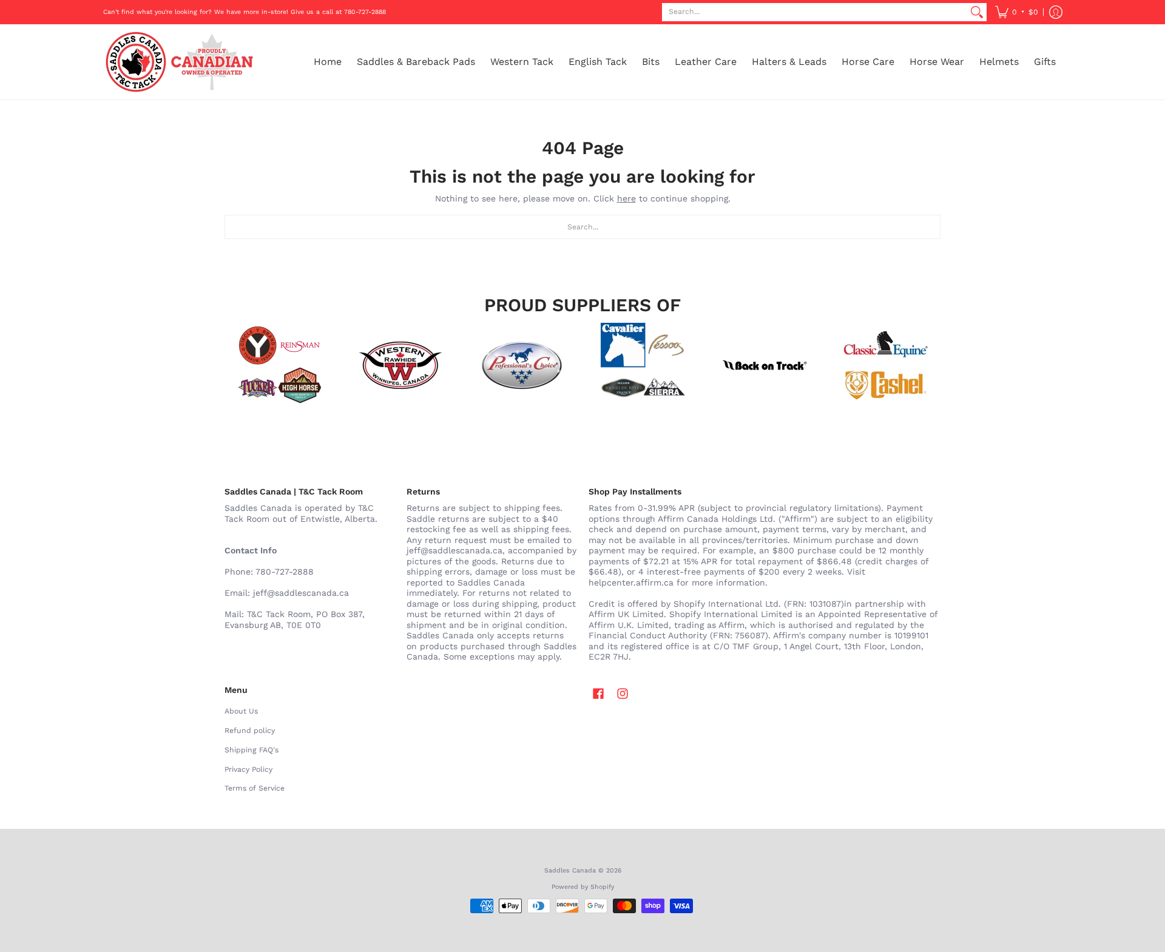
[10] (400, 365)
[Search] (977, 12)
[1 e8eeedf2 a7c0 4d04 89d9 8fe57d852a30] (521, 365)
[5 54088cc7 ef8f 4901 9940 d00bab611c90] (764, 365)
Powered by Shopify (583, 887)
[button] (1017, 12)
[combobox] (814, 12)
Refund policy (250, 730)
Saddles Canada (570, 870)
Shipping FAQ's (252, 750)
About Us (241, 711)
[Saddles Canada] (179, 62)
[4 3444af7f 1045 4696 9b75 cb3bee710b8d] (643, 365)
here (626, 198)
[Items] (885, 365)
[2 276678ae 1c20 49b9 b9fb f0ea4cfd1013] (279, 365)
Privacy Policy (248, 769)
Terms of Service (255, 788)
